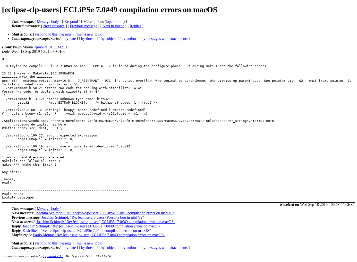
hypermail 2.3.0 (53, 256)
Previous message (83, 26)
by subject (108, 38)
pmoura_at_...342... (51, 47)
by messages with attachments (164, 38)
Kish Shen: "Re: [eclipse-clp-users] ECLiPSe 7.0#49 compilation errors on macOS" (87, 230)
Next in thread (113, 26)
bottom (118, 21)
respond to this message (53, 34)
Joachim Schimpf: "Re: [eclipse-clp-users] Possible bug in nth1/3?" (93, 217)
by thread (88, 38)
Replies (135, 26)
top (108, 21)
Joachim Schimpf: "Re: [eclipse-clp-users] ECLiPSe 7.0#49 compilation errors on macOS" (104, 213)
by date (70, 38)
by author (129, 38)
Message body (48, 21)
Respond (71, 21)
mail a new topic (89, 34)
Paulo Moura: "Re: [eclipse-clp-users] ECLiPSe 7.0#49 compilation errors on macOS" (99, 235)
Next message (54, 26)
